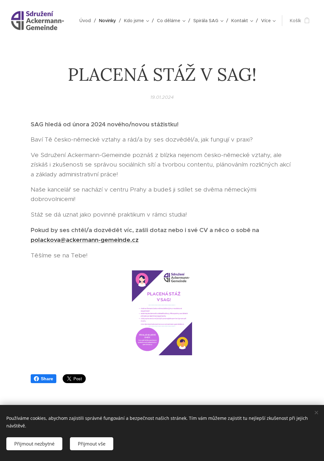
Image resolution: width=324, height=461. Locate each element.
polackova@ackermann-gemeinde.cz (85, 239)
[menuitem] (87, 20)
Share (47, 378)
